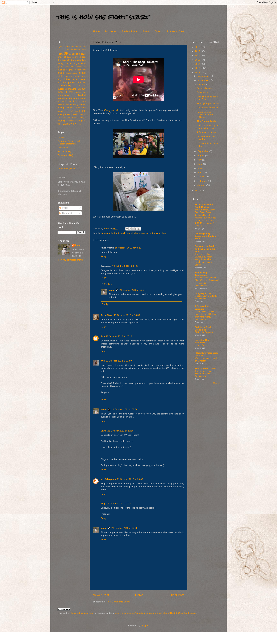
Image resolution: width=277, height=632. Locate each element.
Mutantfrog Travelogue (201, 273)
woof (60, 124)
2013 (198, 68)
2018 (198, 47)
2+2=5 (66, 46)
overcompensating (67, 89)
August (201, 155)
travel (74, 114)
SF (66, 53)
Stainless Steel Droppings (203, 328)
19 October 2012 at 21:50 (119, 361)
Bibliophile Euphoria (204, 332)
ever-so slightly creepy (69, 70)
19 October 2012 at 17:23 (119, 336)
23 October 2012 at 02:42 (119, 503)
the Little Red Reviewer (202, 341)
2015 (198, 60)
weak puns (81, 120)
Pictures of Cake (175, 31)
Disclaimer (110, 31)
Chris (103, 431)
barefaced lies (78, 60)
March (201, 176)
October (201, 84)
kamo (107, 228)
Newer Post (101, 595)
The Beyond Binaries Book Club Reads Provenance (204, 374)
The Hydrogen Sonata (208, 103)
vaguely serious (66, 120)
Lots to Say (200, 345)
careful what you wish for (138, 233)
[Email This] (127, 229)
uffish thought (79, 117)
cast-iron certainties (76, 67)
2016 (198, 55)
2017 (198, 51)
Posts (64, 208)
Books (146, 31)
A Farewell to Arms (206, 132)
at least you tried (72, 57)
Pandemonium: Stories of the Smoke (205, 114)
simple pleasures (76, 107)
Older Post (177, 595)
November (203, 80)
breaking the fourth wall (113, 233)
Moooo (77, 50)
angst (60, 57)
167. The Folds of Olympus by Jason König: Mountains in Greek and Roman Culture (204, 259)
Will (103, 361)
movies (82, 85)
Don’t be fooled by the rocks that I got (208, 126)
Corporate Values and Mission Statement (69, 142)
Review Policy (129, 31)
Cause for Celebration (208, 107)
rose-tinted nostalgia (69, 104)
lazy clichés (64, 79)
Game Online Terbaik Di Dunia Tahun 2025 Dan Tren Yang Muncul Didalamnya (206, 315)
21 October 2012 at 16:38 (120, 431)
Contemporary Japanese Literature (206, 234)
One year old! (111, 110)
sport (60, 111)
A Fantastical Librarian (202, 307)
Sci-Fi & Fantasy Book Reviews (204, 205)
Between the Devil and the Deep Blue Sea (205, 249)
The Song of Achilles (207, 121)
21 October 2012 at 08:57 (132, 290)
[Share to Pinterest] (139, 229)
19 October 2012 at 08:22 (128, 248)
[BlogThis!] (130, 229)
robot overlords (77, 101)
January (201, 185)
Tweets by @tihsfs (67, 168)
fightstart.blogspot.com (82, 613)
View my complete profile (70, 260)
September (203, 151)
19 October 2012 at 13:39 (127, 315)
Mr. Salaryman (108, 479)
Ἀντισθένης (107, 315)
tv (69, 117)
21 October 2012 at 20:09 (130, 479)
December (203, 76)
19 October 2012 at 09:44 (125, 266)
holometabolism (70, 73)
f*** (84, 70)
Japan (158, 31)
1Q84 (60, 47)
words (66, 123)
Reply (103, 256)
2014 (198, 64)
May (199, 168)
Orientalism (202, 92)
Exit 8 (197, 238)
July (199, 160)
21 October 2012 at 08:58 (124, 409)
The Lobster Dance (205, 368)
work (73, 123)
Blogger (144, 625)
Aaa (103, 336)
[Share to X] (133, 229)
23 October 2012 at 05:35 (124, 528)
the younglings (159, 233)
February (202, 181)
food (60, 72)
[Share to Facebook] (136, 229)
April (200, 172)
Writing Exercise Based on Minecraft (206, 359)
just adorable (80, 76)
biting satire (64, 63)
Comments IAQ (65, 155)
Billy (103, 503)
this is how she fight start (103, 17)
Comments (67, 213)
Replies (108, 284)
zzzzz (79, 124)
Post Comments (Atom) (118, 602)
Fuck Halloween (205, 88)
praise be (80, 92)
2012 (198, 72)
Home (96, 31)
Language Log (203, 293)
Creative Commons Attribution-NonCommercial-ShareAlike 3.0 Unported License (155, 613)
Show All (216, 383)
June (200, 164)
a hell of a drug (77, 54)
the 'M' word (72, 111)
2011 (197, 190)
